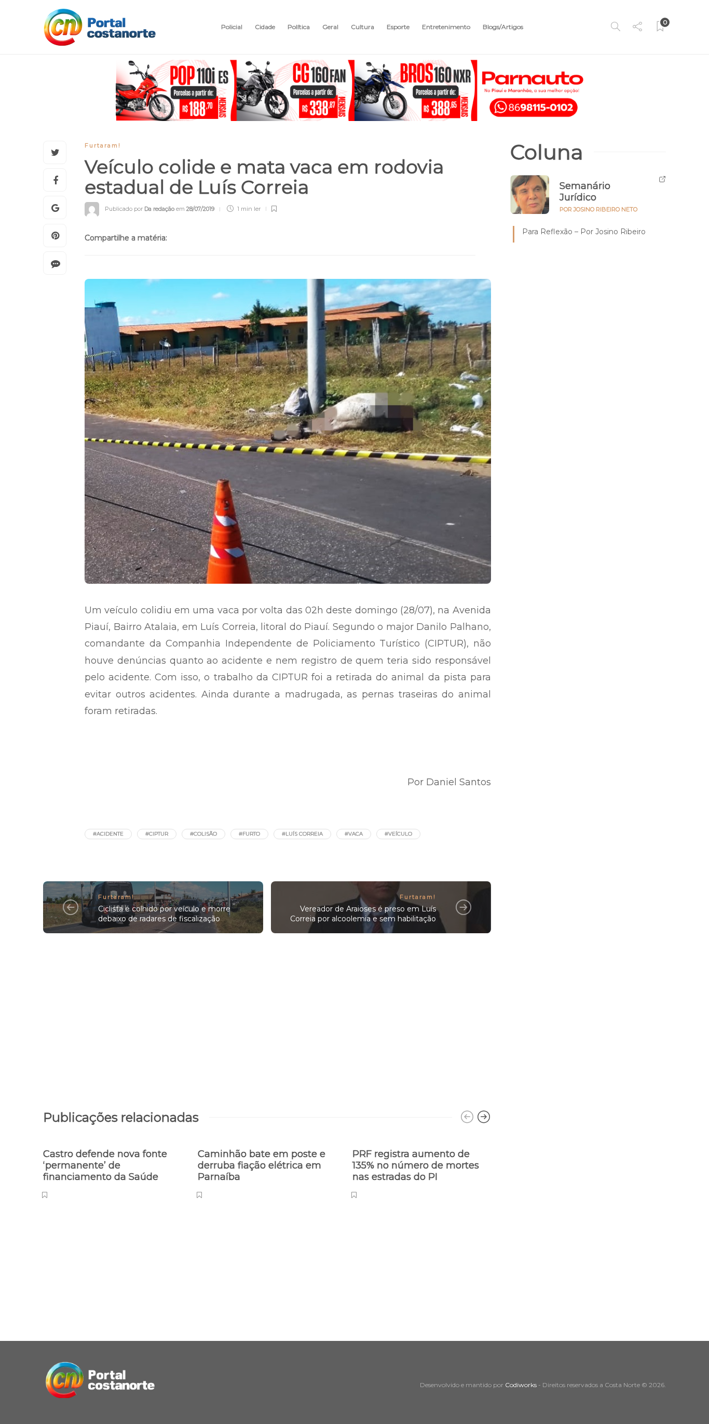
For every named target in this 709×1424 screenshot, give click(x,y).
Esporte (398, 27)
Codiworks (521, 1385)
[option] (112, 1168)
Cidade (265, 27)
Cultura (362, 27)
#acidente (108, 833)
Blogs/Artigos (503, 27)
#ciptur (156, 833)
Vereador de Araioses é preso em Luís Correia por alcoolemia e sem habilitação (363, 913)
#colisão (203, 833)
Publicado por (139, 208)
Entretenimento (446, 27)
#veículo (398, 833)
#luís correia (302, 833)
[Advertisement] (267, 1016)
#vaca (354, 833)
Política (299, 27)
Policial (231, 27)
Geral (330, 27)
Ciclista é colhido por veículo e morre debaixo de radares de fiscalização (164, 913)
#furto (249, 833)
